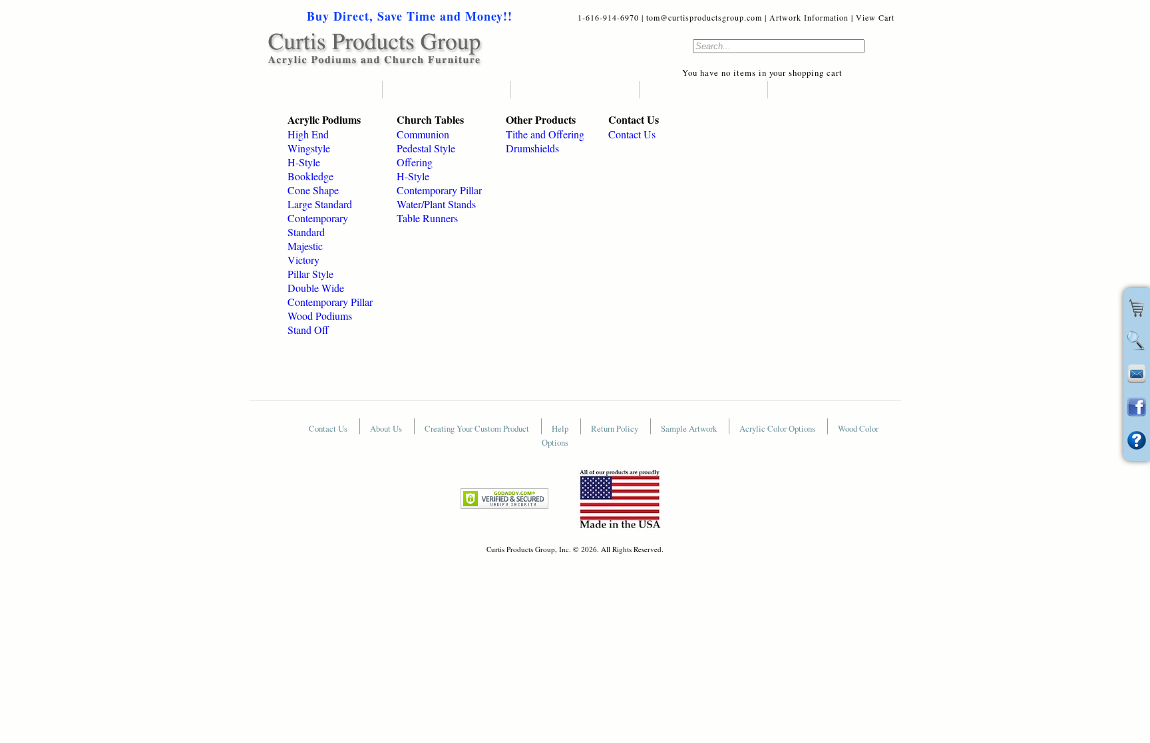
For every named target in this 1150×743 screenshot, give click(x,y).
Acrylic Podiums (318, 90)
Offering (415, 162)
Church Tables (446, 90)
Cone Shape (313, 190)
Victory (303, 260)
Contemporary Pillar (330, 302)
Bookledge (310, 176)
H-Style (304, 162)
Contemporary (318, 218)
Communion (423, 134)
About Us (387, 428)
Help (561, 428)
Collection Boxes (575, 90)
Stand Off (308, 330)
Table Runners (427, 218)
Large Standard (320, 204)
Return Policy (615, 428)
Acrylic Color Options (778, 428)
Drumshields (703, 90)
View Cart (875, 17)
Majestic (305, 246)
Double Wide (316, 288)
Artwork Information (809, 17)
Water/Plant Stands (436, 204)
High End (308, 134)
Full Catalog (831, 90)
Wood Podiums (320, 316)
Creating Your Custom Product (478, 428)
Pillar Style (310, 274)
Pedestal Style (426, 148)
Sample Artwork (690, 428)
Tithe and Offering (545, 134)
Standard (306, 232)
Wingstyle (309, 148)
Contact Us (632, 134)
